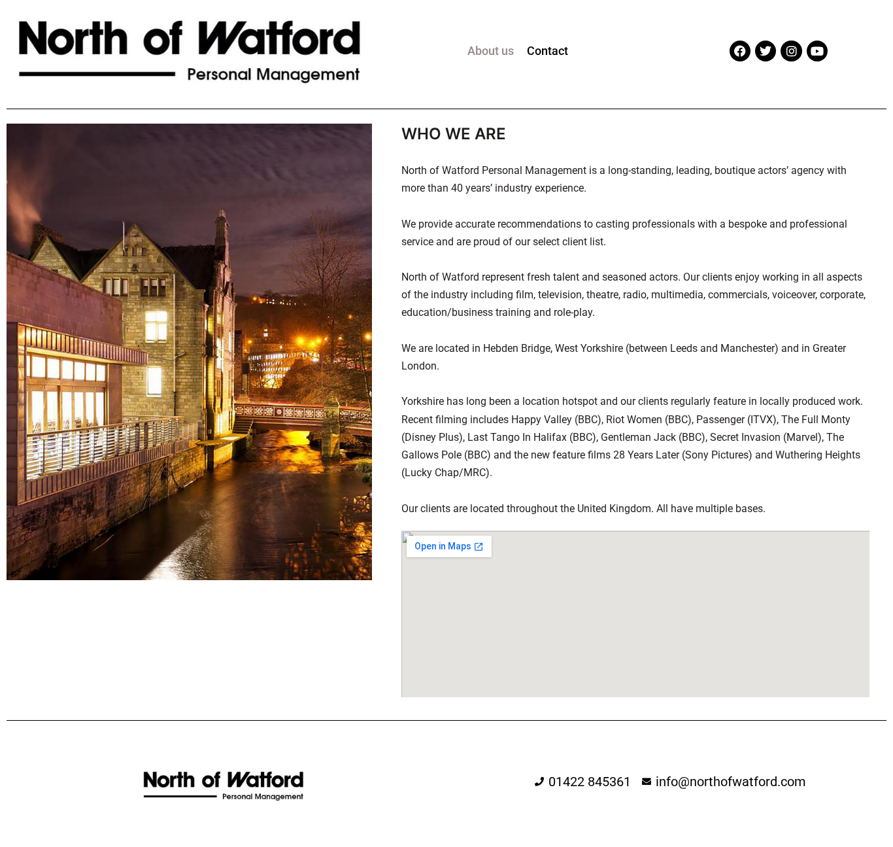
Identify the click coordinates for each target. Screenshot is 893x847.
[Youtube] (817, 51)
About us (490, 51)
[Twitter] (765, 51)
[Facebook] (740, 51)
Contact (547, 51)
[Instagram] (791, 51)
